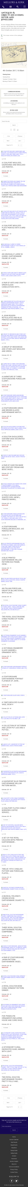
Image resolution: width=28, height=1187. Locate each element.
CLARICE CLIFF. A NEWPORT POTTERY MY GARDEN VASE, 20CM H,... (13, 755)
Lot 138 (4, 523)
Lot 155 (4, 1012)
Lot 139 (4, 554)
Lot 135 (4, 433)
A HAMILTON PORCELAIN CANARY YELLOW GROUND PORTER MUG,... (12, 195)
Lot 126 (4, 159)
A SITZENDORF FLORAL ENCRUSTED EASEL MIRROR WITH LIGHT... (13, 1049)
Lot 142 (4, 644)
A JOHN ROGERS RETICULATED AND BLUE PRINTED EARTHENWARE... (13, 318)
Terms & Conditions (14, 1167)
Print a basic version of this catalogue (12, 35)
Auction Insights (14, 1161)
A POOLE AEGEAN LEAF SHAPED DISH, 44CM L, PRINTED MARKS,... (11, 497)
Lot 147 (4, 777)
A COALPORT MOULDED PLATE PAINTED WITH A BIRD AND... (13, 228)
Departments (14, 1145)
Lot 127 (4, 189)
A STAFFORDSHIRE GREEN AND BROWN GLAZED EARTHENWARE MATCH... (12, 410)
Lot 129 (4, 250)
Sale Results (14, 1142)
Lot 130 (4, 279)
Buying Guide (14, 1150)
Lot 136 (4, 461)
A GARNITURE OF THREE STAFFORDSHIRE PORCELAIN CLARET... (13, 379)
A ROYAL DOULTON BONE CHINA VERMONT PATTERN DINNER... (13, 988)
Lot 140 (4, 584)
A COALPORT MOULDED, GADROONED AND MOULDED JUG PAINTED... (13, 165)
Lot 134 (4, 404)
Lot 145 (4, 722)
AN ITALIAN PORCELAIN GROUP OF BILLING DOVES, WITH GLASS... (12, 590)
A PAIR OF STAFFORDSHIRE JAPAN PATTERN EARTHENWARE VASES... (13, 959)
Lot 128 (4, 222)
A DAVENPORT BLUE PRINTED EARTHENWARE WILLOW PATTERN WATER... (14, 783)
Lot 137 (4, 491)
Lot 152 (4, 923)
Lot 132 (4, 343)
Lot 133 (4, 373)
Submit (14, 1130)
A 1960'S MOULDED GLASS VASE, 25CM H (12, 703)
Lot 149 (4, 834)
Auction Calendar (14, 1139)
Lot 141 (4, 613)
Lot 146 (4, 749)
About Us (14, 1164)
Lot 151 (4, 892)
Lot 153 (4, 953)
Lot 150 (4, 865)
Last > (19, 140)
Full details (5, 176)
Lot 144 (4, 698)
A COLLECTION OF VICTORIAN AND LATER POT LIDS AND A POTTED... (14, 728)
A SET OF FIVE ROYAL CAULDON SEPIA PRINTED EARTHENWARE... (12, 840)
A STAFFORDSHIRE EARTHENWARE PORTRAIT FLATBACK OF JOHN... (12, 679)
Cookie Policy (14, 1172)
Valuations (14, 1147)
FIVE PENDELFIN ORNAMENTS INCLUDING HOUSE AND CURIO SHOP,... (13, 1018)
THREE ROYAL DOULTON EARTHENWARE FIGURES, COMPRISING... (12, 929)
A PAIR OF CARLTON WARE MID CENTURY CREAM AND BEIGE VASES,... (13, 467)
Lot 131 (4, 312)
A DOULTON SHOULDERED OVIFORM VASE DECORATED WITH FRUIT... (13, 439)
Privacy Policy (14, 1169)
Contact (14, 1156)
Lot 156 (4, 1043)
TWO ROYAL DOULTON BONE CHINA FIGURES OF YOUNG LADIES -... (13, 619)
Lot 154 (4, 982)
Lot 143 (4, 673)
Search (14, 125)
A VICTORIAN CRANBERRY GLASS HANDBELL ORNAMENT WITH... (12, 650)
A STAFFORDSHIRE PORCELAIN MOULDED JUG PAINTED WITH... (13, 529)
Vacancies (14, 1158)
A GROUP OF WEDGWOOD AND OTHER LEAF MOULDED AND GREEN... (13, 349)
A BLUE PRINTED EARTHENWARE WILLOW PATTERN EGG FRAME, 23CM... (12, 561)
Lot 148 (4, 804)
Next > (8, 140)
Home (14, 1137)
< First (8, 136)
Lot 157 (4, 1073)
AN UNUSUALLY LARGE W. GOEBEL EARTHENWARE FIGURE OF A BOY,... (12, 256)
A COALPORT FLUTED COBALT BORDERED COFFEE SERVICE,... (14, 810)
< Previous (19, 136)
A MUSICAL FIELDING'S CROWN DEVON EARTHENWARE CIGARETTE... (14, 898)
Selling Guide (14, 1153)
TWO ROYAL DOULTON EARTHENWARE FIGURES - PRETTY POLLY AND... (12, 1079)
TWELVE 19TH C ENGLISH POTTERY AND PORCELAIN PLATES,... (12, 871)
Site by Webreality (20, 1185)
